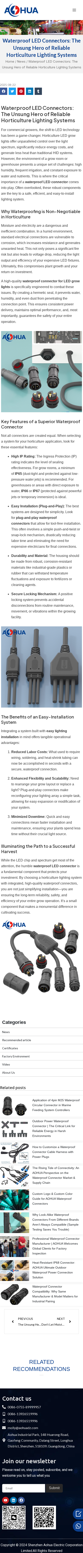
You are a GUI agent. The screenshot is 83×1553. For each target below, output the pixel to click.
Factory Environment (16, 1056)
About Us (8, 1072)
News (21, 61)
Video (6, 1064)
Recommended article (16, 1040)
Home (9, 61)
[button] (3, 91)
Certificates (10, 1048)
